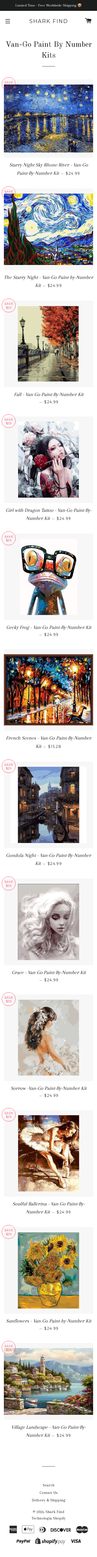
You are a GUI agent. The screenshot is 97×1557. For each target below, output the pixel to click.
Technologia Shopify (49, 1518)
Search (48, 1485)
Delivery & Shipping (48, 1500)
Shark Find (48, 21)
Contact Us (49, 1492)
